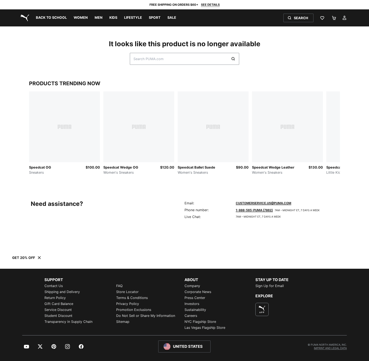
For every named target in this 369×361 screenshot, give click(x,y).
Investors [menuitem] (191, 304)
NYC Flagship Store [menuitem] (200, 321)
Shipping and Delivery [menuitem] (62, 292)
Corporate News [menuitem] (197, 292)
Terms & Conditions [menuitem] (132, 298)
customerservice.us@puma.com (263, 203)
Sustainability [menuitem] (195, 310)
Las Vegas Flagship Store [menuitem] (204, 327)
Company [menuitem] (192, 286)
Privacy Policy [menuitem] (127, 304)
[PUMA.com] (23, 18)
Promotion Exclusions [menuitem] (133, 310)
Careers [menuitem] (190, 315)
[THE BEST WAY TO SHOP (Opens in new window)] (262, 309)
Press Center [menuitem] (194, 298)
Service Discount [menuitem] (58, 310)
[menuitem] (51, 18)
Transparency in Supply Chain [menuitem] (68, 321)
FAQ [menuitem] (119, 286)
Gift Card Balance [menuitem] (58, 304)
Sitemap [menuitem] (122, 321)
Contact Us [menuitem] (53, 286)
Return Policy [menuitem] (55, 298)
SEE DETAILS (210, 4)
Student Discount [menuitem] (58, 315)
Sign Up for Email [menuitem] (269, 286)
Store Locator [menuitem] (127, 292)
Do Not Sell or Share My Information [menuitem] (145, 315)
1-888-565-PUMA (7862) (254, 210)
